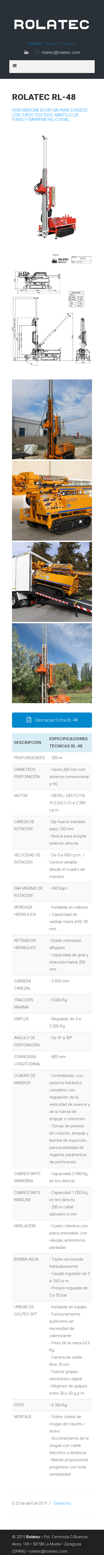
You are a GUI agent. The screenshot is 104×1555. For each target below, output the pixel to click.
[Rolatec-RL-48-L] (52, 582)
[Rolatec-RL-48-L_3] (52, 501)
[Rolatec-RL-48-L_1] (52, 419)
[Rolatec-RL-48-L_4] (52, 663)
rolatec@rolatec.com (61, 52)
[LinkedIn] (26, 52)
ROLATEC (52, 22)
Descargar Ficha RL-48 (56, 720)
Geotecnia (61, 1503)
